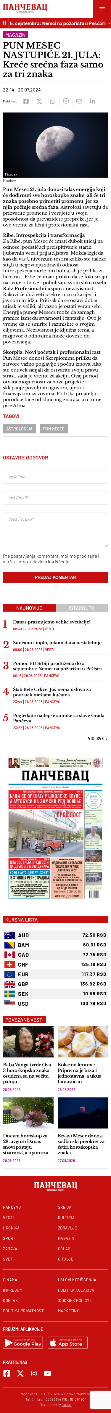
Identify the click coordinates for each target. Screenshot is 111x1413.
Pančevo (51, 675)
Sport (9, 1238)
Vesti (49, 629)
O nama (10, 1279)
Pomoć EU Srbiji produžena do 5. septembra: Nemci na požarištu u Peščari (57, 666)
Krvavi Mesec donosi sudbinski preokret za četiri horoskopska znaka (81, 1144)
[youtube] (47, 1373)
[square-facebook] (6, 1373)
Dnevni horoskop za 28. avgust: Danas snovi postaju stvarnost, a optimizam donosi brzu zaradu (28, 1144)
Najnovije (29, 608)
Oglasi (65, 1248)
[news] (28, 1041)
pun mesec (54, 428)
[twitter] (39, 101)
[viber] (66, 101)
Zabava (10, 1248)
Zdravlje (67, 1228)
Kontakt (11, 1300)
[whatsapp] (52, 101)
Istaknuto (81, 608)
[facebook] (26, 101)
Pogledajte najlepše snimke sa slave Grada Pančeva (58, 718)
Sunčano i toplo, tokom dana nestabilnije (57, 642)
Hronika (11, 1228)
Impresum (12, 1290)
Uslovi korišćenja (77, 1279)
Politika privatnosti (24, 1310)
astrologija (19, 428)
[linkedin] (92, 101)
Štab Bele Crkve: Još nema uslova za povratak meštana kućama (52, 692)
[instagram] (34, 1373)
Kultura (66, 1217)
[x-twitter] (20, 1373)
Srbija (65, 1207)
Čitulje (66, 1259)
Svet (8, 1259)
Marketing (69, 1310)
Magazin (15, 35)
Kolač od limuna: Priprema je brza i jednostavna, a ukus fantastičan (79, 1073)
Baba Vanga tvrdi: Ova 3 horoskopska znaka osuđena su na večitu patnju (27, 1073)
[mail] (79, 101)
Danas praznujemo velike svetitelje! (51, 622)
